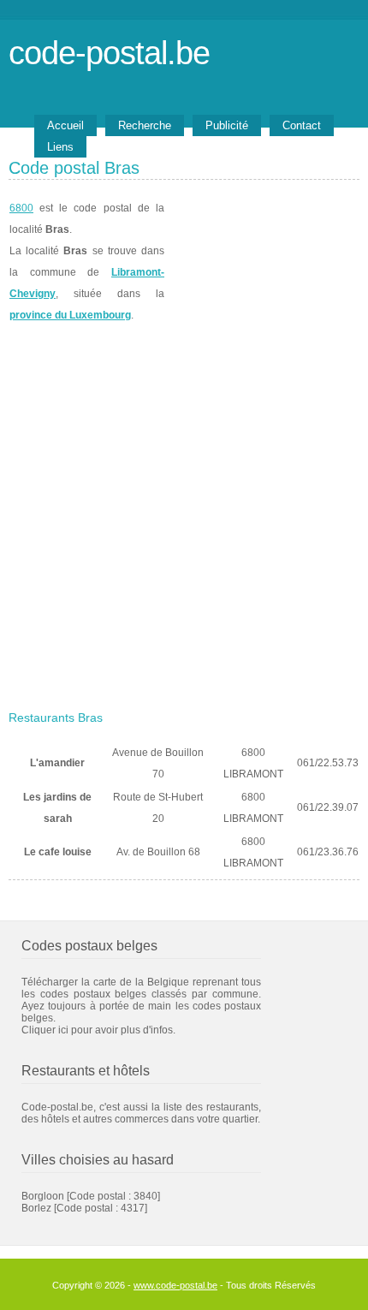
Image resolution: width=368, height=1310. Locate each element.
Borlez (36, 1208)
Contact (301, 125)
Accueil (65, 125)
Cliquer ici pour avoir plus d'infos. (98, 1030)
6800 (21, 208)
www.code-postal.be (175, 1285)
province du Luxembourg (70, 315)
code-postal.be (109, 52)
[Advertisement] (184, 511)
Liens (60, 146)
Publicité (226, 125)
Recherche (144, 125)
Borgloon (42, 1196)
